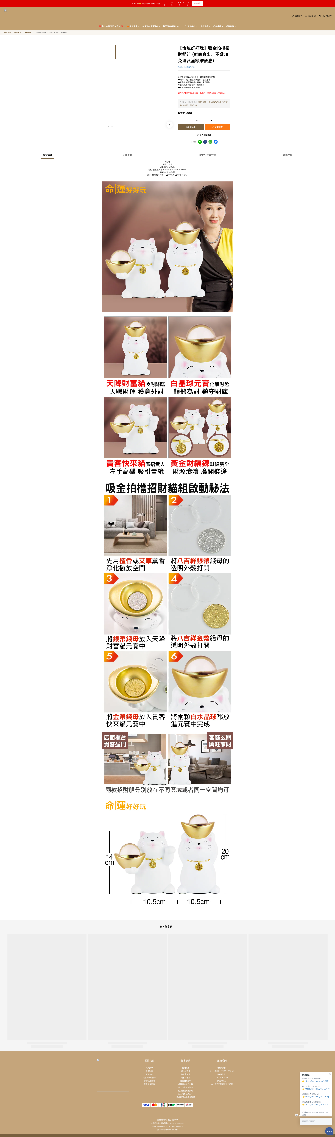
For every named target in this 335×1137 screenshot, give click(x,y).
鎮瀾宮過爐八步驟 (185, 1084)
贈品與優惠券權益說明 (186, 1097)
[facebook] (205, 142)
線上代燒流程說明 (185, 1091)
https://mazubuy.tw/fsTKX (316, 1081)
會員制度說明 (149, 1081)
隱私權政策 (185, 1077)
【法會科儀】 (190, 26)
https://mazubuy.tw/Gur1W (317, 1089)
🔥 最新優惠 (132, 26)
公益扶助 (217, 26)
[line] (200, 142)
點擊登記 (197, 3)
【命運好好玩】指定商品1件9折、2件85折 (51, 32)
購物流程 (185, 1068)
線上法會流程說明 (185, 1094)
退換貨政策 (185, 1071)
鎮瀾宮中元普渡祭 (150, 26)
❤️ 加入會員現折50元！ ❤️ (111, 26)
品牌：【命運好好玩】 (187, 67)
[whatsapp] (210, 142)
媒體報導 (149, 1071)
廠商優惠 (28, 32)
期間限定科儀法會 (171, 26)
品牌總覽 (230, 26)
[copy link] (216, 142)
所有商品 (204, 26)
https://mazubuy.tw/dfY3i (316, 1104)
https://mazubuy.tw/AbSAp (317, 1097)
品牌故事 (149, 1068)
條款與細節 (185, 1074)
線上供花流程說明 (185, 1087)
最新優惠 (17, 32)
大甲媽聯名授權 (149, 1077)
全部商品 (7, 32)
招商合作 (149, 1074)
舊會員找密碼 (149, 1084)
